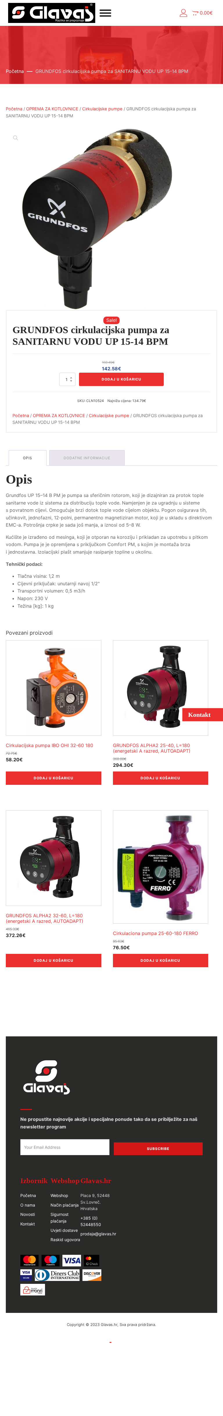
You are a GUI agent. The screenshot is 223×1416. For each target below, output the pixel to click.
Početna (15, 71)
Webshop (59, 1195)
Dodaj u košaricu (121, 379)
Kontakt (27, 1223)
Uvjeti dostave (64, 1230)
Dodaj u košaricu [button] (53, 778)
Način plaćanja (65, 1205)
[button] (184, 13)
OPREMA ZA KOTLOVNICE (52, 109)
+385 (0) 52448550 (90, 1221)
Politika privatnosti (131, 1342)
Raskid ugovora (65, 1239)
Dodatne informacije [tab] (87, 458)
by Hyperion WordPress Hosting (111, 1330)
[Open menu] (105, 13)
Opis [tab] (27, 458)
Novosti (27, 1214)
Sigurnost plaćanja (60, 1217)
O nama (27, 1205)
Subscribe (158, 1148)
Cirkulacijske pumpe (102, 109)
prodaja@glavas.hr (98, 1233)
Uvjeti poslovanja (91, 1342)
